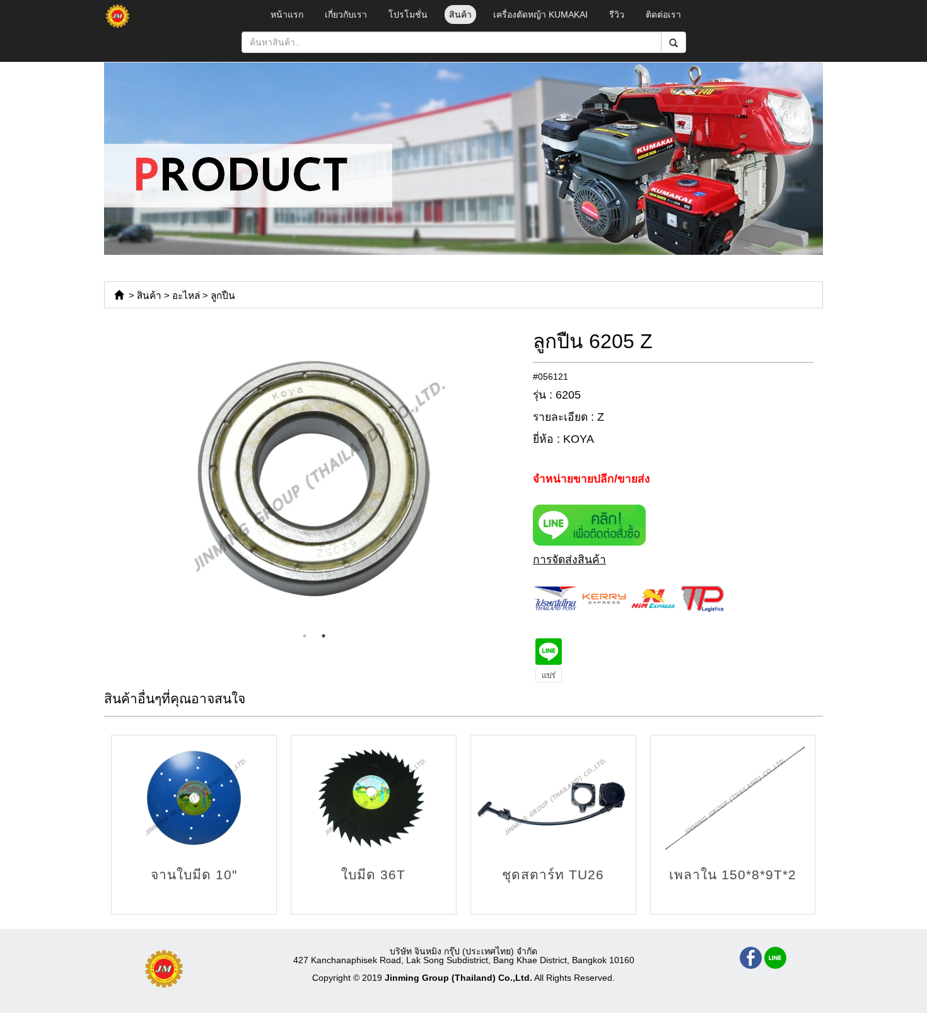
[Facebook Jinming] (751, 958)
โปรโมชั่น (408, 14)
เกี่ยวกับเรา (346, 14)
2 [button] (323, 635)
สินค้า (460, 14)
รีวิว (616, 14)
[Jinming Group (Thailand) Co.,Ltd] (164, 969)
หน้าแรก (287, 14)
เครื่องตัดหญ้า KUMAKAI (540, 14)
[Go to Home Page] (119, 295)
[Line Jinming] (775, 958)
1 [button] (304, 635)
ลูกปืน (223, 295)
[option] (314, 478)
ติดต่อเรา (663, 14)
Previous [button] (94, 478)
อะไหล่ (186, 295)
